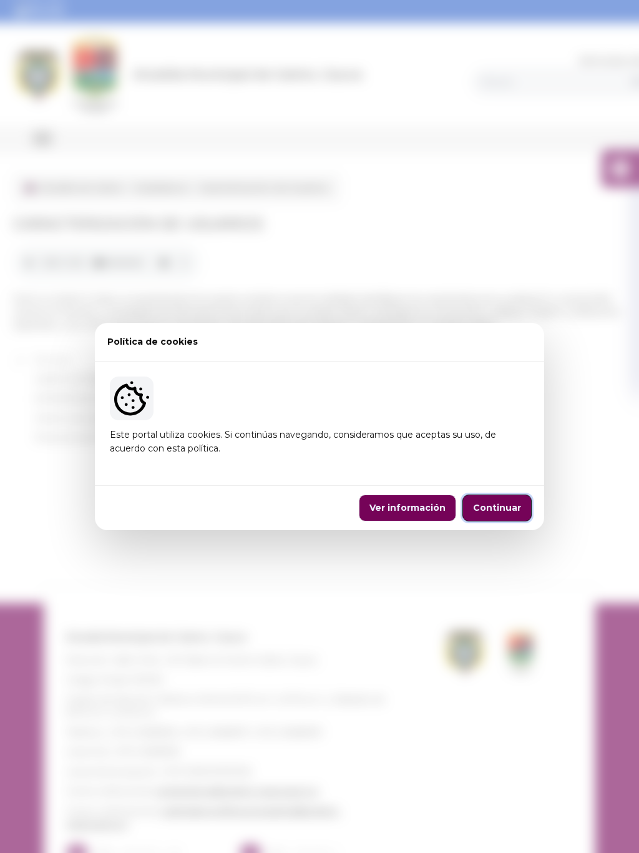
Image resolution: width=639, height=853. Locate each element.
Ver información (407, 507)
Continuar (497, 507)
